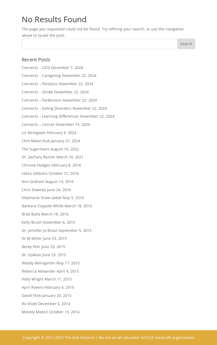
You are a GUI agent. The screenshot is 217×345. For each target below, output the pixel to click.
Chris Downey (34, 189)
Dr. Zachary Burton (38, 156)
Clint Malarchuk (36, 140)
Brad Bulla (31, 214)
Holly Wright (32, 279)
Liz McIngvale (34, 132)
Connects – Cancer (38, 124)
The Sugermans (35, 148)
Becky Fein (31, 246)
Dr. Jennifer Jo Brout (39, 230)
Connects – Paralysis (40, 83)
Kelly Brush (32, 222)
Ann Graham (33, 181)
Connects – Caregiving (41, 75)
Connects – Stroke (37, 91)
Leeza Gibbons (35, 173)
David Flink (31, 295)
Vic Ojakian (31, 254)
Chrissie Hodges (36, 165)
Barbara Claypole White (43, 205)
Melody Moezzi (35, 311)
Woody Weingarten (38, 262)
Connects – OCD (36, 67)
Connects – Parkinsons (41, 100)
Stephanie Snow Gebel (42, 197)
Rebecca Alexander (39, 271)
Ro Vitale (29, 303)
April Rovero (32, 287)
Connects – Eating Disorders (46, 108)
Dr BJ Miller (32, 238)
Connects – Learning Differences (50, 116)
